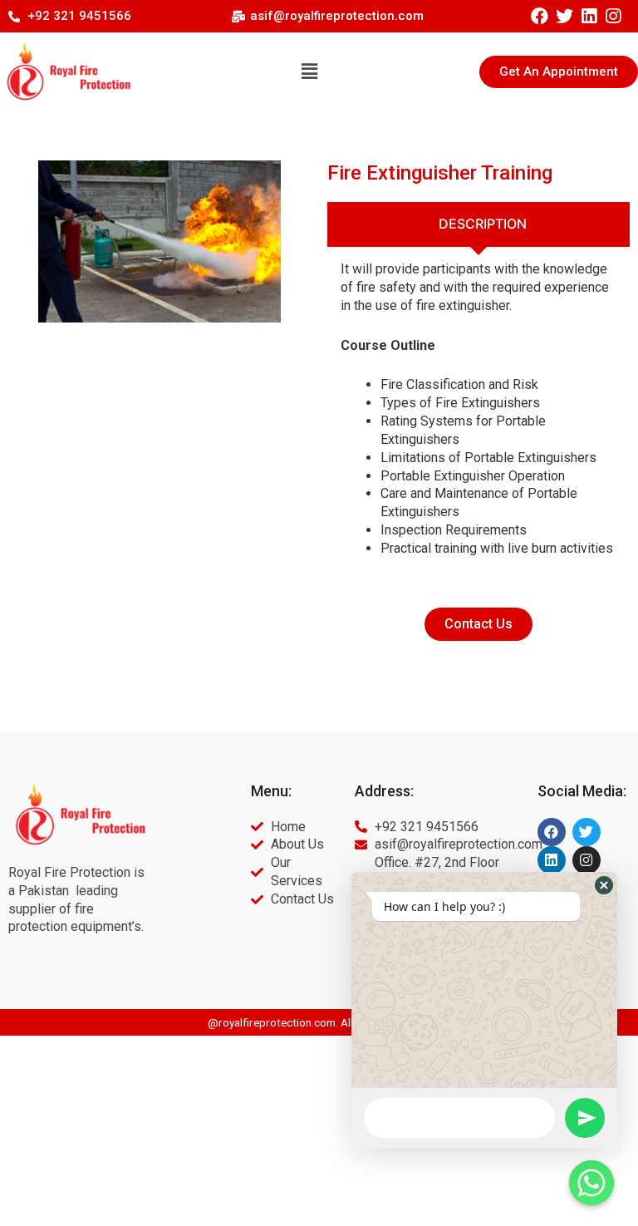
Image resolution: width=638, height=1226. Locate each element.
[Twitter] (564, 16)
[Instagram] (613, 16)
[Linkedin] (589, 16)
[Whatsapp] (591, 1182)
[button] (309, 72)
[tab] (478, 224)
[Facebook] (540, 16)
